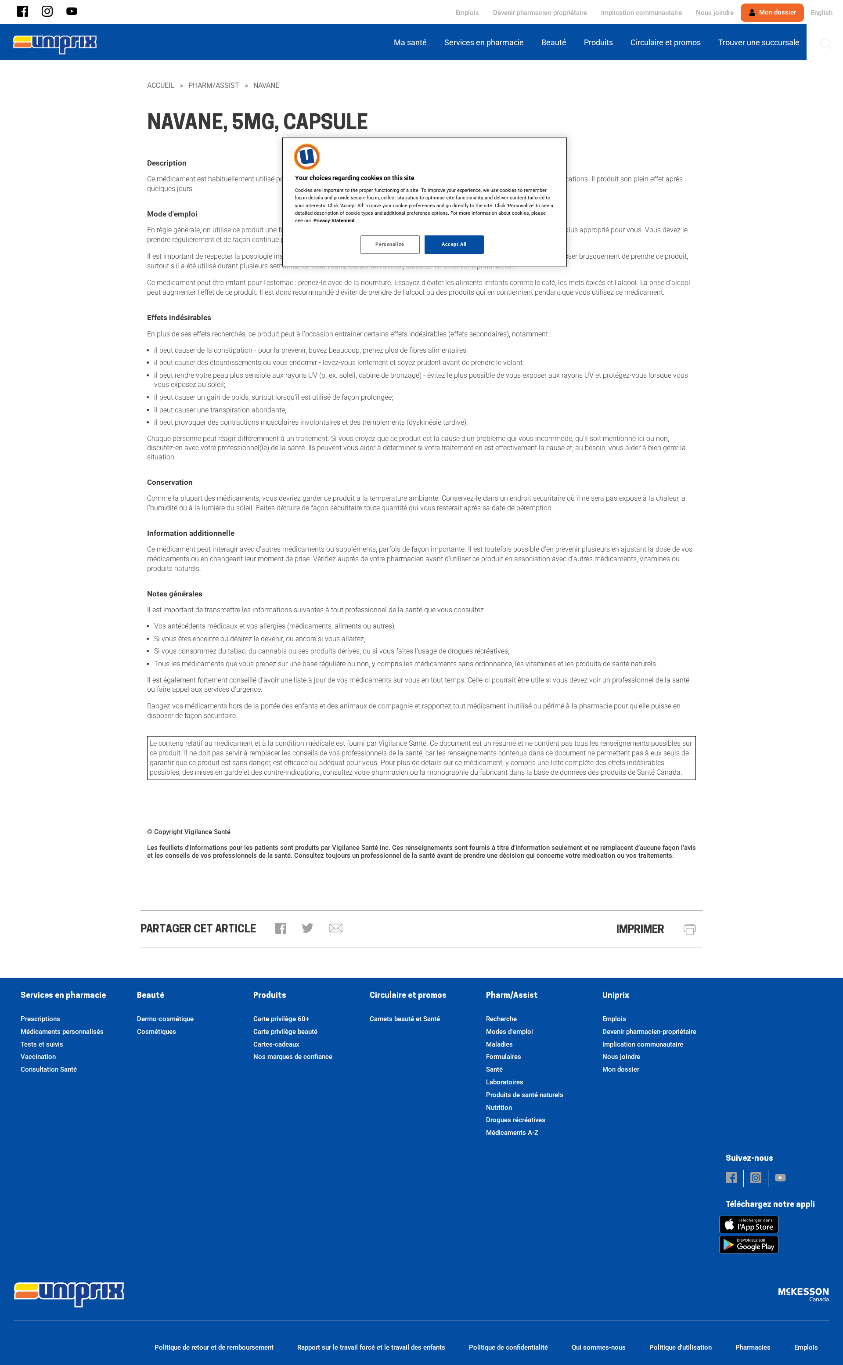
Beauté (150, 996)
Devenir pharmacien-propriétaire (540, 13)
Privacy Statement (334, 220)
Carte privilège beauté (285, 1032)
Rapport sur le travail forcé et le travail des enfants (371, 1347)
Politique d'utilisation (680, 1347)
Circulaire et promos (408, 996)
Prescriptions (40, 1019)
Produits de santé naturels (524, 1095)
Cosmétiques (156, 1032)
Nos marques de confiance (292, 1057)
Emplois (467, 13)
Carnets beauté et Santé (405, 1019)
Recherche (501, 1019)
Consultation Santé (49, 1069)
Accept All (454, 244)
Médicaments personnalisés (62, 1032)
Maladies (499, 1044)
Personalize (389, 244)
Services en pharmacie (63, 996)
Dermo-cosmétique (165, 1019)
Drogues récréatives (515, 1120)
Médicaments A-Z (512, 1133)
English (821, 13)
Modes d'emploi (509, 1032)
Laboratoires (504, 1082)
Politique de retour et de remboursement (214, 1347)
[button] (23, 12)
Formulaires (503, 1057)
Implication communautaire (641, 13)
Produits (269, 996)
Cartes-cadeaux (276, 1044)
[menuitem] (412, 42)
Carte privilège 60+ (281, 1019)
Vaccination (38, 1057)
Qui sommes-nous (599, 1347)
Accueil (160, 85)
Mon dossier (776, 12)
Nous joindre (715, 13)
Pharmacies (753, 1347)
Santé (494, 1069)
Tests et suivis (42, 1044)
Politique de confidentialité (508, 1347)
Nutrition (499, 1108)
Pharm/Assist (213, 85)
